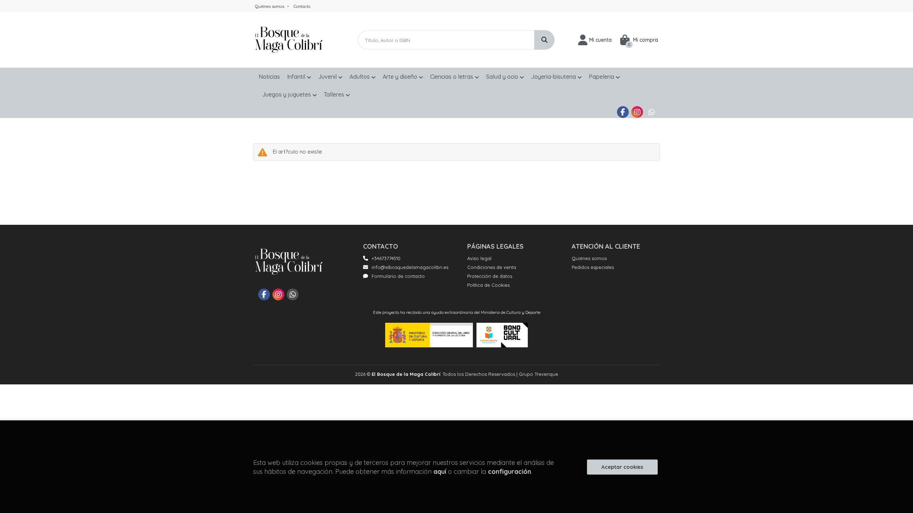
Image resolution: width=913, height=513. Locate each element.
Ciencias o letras (452, 76)
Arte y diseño (401, 76)
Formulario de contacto (398, 276)
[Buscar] (544, 40)
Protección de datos (489, 276)
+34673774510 (386, 258)
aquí (439, 471)
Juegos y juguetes (287, 94)
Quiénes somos (269, 6)
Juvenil (328, 76)
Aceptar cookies (622, 466)
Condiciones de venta (491, 267)
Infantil (297, 76)
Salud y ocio (503, 76)
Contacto (302, 6)
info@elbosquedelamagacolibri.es (410, 267)
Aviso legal (479, 258)
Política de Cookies (488, 285)
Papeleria (602, 76)
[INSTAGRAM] (637, 112)
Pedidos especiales (593, 267)
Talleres (335, 94)
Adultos (360, 76)
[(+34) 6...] (651, 112)
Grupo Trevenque (538, 374)
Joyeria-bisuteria (554, 76)
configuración (509, 471)
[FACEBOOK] (623, 112)
